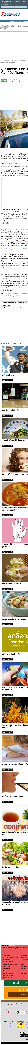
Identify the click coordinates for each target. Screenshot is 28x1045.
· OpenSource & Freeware (10, 964)
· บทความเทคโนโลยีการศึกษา (10, 957)
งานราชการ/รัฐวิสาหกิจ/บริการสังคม (13, 62)
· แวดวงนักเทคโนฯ (7, 978)
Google (12, 308)
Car (16, 308)
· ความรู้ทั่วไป (23, 955)
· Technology (6, 955)
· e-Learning (6, 960)
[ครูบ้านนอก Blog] (18, 26)
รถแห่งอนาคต (5, 308)
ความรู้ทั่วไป (13, 61)
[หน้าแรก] (3, 26)
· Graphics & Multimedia (10, 962)
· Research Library (8, 973)
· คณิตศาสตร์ (23, 957)
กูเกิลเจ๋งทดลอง (6, 305)
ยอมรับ (14, 6)
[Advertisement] (14, 926)
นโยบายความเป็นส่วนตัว (9, 4)
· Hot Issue (6, 971)
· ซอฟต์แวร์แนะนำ (7, 966)
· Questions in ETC (8, 975)
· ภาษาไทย (23, 964)
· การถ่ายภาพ (6, 969)
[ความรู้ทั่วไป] (4, 28)
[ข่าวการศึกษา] (11, 26)
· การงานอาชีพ (24, 973)
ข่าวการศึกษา (5, 61)
